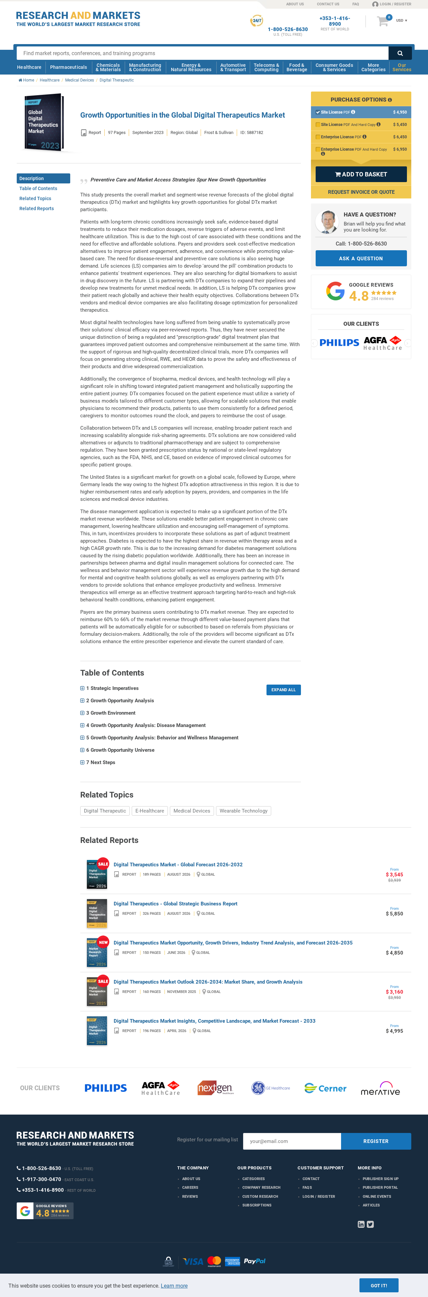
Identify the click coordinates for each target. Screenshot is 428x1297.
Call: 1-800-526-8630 (361, 244)
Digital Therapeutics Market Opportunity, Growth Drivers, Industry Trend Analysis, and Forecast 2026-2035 (233, 943)
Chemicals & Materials (108, 67)
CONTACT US (328, 4)
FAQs (307, 1187)
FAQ (355, 4)
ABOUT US (295, 4)
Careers (190, 1187)
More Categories (373, 67)
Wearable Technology (244, 811)
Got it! (379, 1285)
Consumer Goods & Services (334, 67)
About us (191, 1179)
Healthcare (29, 67)
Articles (371, 1205)
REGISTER (376, 1141)
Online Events (377, 1196)
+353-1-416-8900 (335, 21)
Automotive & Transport (233, 67)
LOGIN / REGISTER (395, 4)
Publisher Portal (380, 1187)
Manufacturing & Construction (145, 67)
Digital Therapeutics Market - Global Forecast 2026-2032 (178, 865)
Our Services (402, 67)
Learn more (174, 1286)
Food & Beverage (297, 67)
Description (31, 178)
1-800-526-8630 (288, 29)
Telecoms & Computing (266, 67)
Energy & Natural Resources (191, 67)
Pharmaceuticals (68, 67)
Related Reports (36, 208)
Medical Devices (192, 811)
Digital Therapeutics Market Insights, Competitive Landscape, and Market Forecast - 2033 (215, 1021)
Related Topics (35, 198)
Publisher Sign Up (381, 1179)
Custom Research (260, 1196)
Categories (253, 1179)
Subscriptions (257, 1205)
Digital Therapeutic (105, 811)
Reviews (190, 1196)
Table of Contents (38, 188)
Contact (311, 1179)
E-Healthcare (149, 811)
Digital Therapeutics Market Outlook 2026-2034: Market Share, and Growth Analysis (208, 982)
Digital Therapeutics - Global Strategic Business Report (175, 904)
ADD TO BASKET (361, 174)
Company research (261, 1187)
